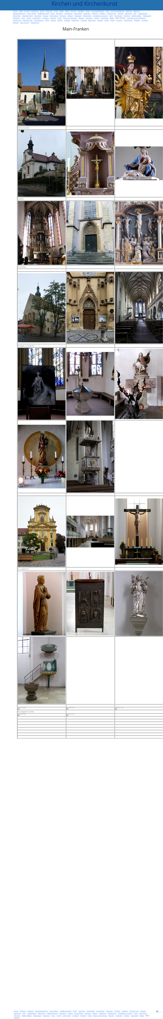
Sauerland (134, 1015)
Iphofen (143, 1011)
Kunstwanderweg (97, 11)
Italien (106, 20)
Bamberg (82, 1011)
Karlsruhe (17, 1013)
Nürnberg (62, 1013)
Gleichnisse (128, 20)
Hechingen (143, 1013)
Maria (67, 11)
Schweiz (100, 20)
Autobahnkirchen (41, 1011)
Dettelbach (91, 1011)
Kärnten (16, 22)
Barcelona (92, 20)
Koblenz (83, 1015)
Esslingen (109, 1011)
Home (16, 1011)
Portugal (84, 20)
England (67, 20)
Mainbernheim (52, 1013)
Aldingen (30, 1011)
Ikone (88, 11)
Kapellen (81, 11)
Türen (47, 20)
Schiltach (75, 1015)
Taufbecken (35, 22)
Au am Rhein (54, 1011)
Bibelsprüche (28, 20)
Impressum (17, 20)
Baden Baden (27, 1015)
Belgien (60, 20)
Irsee (53, 1015)
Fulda (90, 1015)
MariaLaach (37, 1015)
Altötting (23, 1011)
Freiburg (117, 1011)
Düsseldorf (100, 1011)
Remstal (88, 1013)
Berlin (75, 1011)
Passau (70, 1013)
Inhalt (21, 11)
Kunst (42, 11)
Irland (112, 20)
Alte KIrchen (24, 22)
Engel (56, 11)
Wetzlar (111, 1015)
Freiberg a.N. (134, 1011)
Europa (27, 11)
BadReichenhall (65, 1011)
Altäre (62, 11)
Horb (136, 1013)
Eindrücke (35, 11)
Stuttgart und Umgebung (136, 18)
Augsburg (46, 1015)
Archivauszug (39, 20)
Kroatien (137, 20)
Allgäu (142, 1015)
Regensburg (78, 1013)
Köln (24, 1013)
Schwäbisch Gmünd (125, 1013)
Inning (59, 1015)
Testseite (49, 11)
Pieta (107, 11)
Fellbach (125, 1011)
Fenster (73, 11)
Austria (53, 20)
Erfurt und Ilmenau (100, 1015)
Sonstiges (119, 1015)
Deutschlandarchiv (117, 11)
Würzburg (102, 1013)
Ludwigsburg (31, 1013)
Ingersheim (67, 1015)
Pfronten (17, 1015)
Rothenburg (112, 1013)
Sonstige (119, 20)
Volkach (95, 1013)
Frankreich (75, 20)
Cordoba (145, 20)
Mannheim (42, 1013)
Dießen (126, 1015)
